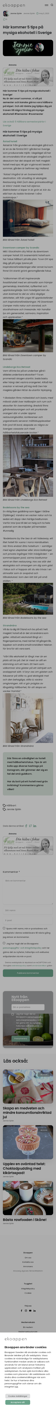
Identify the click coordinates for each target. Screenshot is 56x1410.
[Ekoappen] (16, 1339)
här (16, 1386)
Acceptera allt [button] (18, 1402)
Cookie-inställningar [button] (17, 1396)
